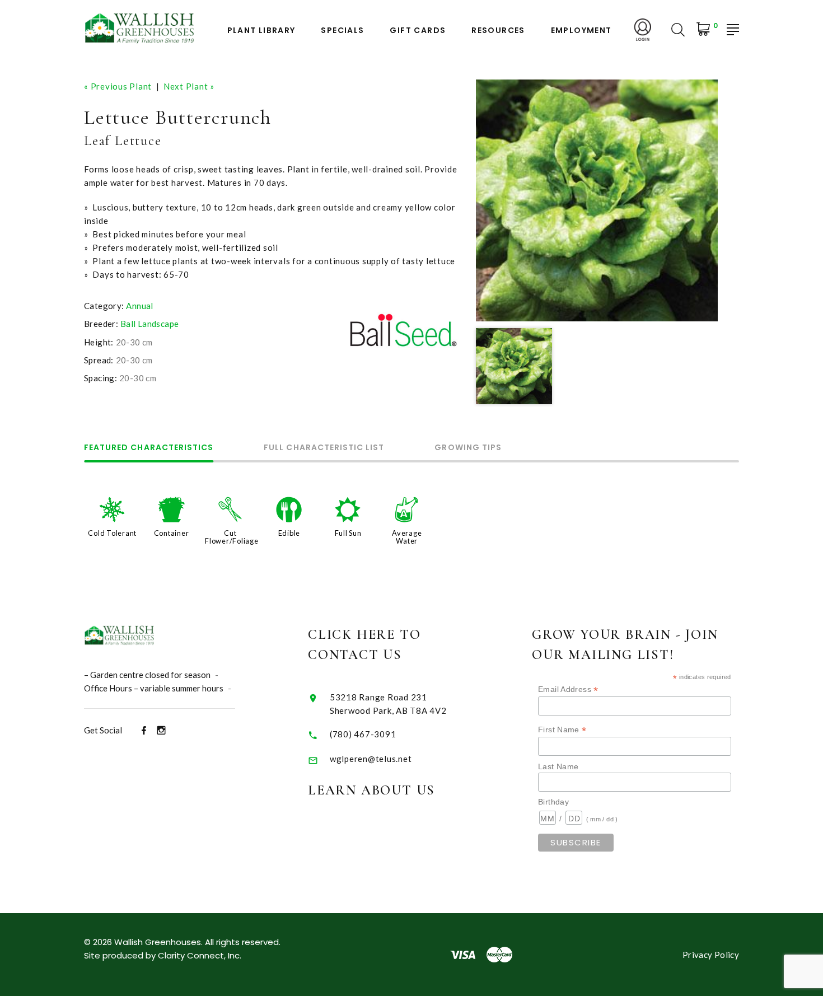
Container (171, 533)
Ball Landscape (149, 324)
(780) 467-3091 (363, 734)
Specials (342, 30)
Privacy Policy (710, 955)
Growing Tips (468, 448)
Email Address (568, 689)
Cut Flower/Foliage (232, 537)
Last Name (558, 766)
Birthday (553, 801)
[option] (597, 200)
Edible (289, 533)
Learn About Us (371, 790)
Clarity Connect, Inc (199, 955)
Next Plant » (188, 86)
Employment (581, 30)
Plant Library (261, 30)
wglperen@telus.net (371, 759)
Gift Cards (418, 30)
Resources (498, 30)
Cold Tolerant (112, 533)
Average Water (407, 537)
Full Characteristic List (324, 448)
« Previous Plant (118, 86)
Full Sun (348, 533)
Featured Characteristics (148, 448)
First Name (562, 729)
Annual (139, 306)
